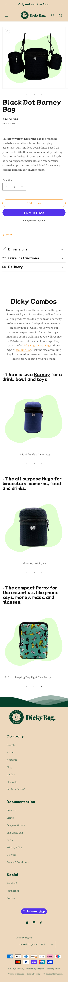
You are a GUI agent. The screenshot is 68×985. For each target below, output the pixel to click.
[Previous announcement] (6, 4)
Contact (11, 810)
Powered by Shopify (34, 969)
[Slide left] (26, 94)
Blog (9, 767)
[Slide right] (41, 94)
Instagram (13, 890)
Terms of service (16, 974)
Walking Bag (23, 349)
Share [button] (9, 234)
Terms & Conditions (18, 862)
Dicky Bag (28, 345)
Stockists (12, 782)
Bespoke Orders (16, 825)
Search (11, 745)
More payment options (34, 220)
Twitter (11, 898)
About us (12, 759)
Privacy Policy (14, 847)
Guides (11, 774)
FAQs (10, 840)
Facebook (12, 883)
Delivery (11, 855)
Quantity (7, 180)
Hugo (47, 478)
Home (10, 752)
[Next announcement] (62, 4)
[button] (6, 15)
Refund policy (33, 974)
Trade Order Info (16, 789)
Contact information (53, 974)
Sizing (10, 817)
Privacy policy (54, 969)
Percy (42, 587)
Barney (42, 374)
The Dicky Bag (15, 832)
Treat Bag (44, 345)
